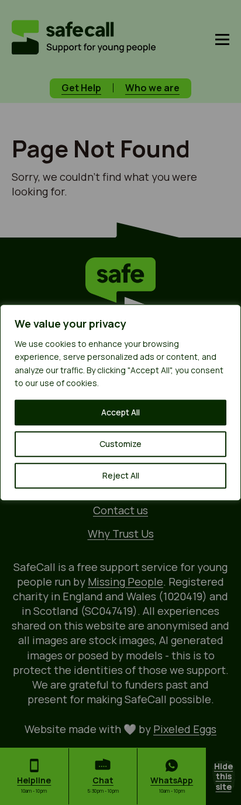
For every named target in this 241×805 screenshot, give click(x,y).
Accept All (120, 412)
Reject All (120, 475)
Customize (120, 443)
